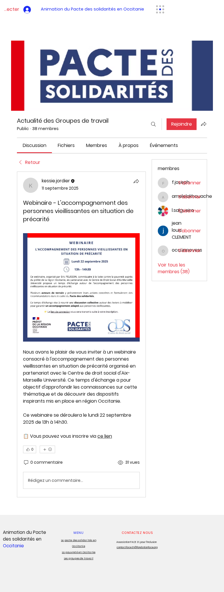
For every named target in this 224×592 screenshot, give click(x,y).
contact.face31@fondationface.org (137, 547)
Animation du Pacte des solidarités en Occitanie (92, 9)
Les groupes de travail (78, 558)
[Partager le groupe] (203, 123)
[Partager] (136, 181)
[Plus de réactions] (47, 449)
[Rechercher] (153, 124)
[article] (81, 334)
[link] (34, 145)
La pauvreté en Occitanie (78, 552)
